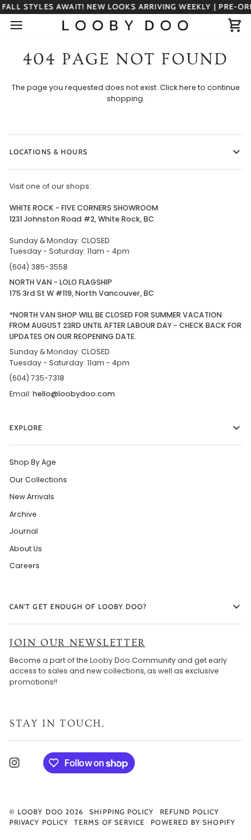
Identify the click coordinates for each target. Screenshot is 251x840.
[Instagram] (14, 763)
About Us (25, 549)
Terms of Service (109, 822)
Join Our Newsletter (77, 643)
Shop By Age (32, 462)
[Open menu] (26, 25)
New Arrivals (31, 497)
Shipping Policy (121, 811)
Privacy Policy (38, 822)
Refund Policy (189, 811)
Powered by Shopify (193, 822)
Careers (24, 566)
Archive (23, 514)
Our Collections (38, 480)
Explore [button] (26, 427)
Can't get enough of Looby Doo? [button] (78, 606)
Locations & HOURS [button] (48, 151)
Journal (23, 531)
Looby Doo (40, 811)
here (187, 87)
